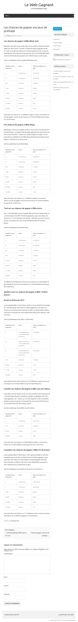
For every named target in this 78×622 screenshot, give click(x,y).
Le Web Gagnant (39, 5)
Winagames (56, 49)
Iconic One (53, 620)
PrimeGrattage (57, 42)
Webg (8, 36)
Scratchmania (57, 46)
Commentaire (8, 554)
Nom (6, 577)
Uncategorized (14, 520)
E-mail (6, 585)
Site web (6, 594)
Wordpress (72, 620)
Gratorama (56, 39)
